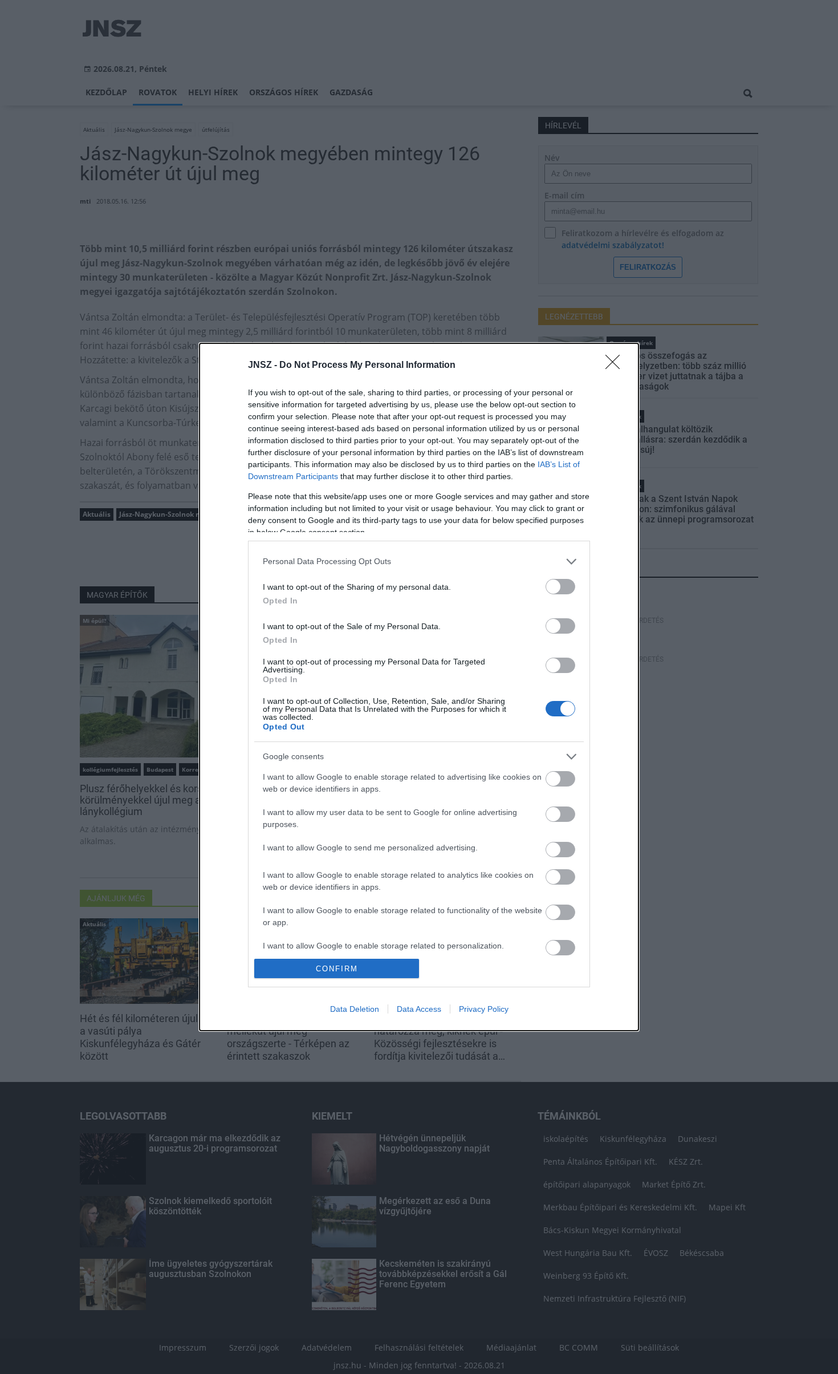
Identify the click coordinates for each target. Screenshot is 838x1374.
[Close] (616, 365)
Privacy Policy (484, 1009)
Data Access (419, 1009)
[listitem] (419, 562)
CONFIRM (337, 968)
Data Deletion (354, 1009)
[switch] (560, 586)
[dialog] (419, 687)
